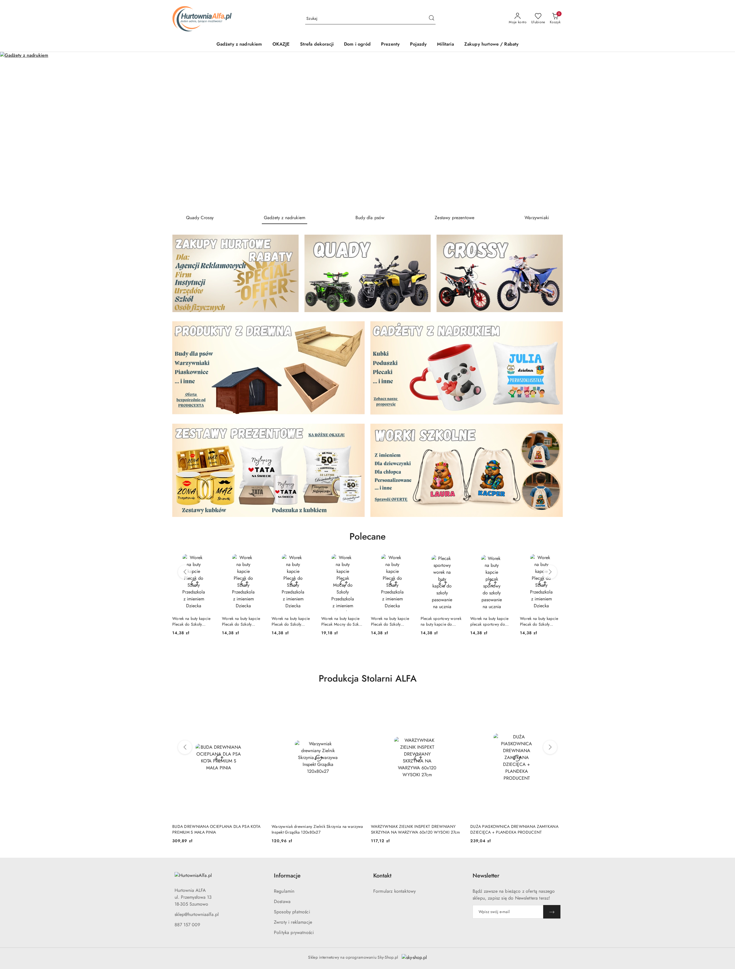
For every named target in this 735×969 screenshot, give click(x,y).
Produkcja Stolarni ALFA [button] (368, 678)
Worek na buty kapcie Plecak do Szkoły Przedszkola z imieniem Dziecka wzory (193, 621)
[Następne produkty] (550, 572)
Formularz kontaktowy (394, 891)
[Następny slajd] (722, 131)
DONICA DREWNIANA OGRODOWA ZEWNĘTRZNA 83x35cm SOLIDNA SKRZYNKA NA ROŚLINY (516, 829)
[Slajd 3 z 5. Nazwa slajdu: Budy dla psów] (367, 131)
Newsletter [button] (486, 875)
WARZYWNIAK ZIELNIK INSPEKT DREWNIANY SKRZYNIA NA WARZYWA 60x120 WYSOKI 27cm (316, 829)
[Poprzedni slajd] (13, 131)
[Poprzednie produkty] (185, 572)
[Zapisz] (551, 912)
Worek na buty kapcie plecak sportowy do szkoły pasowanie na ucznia (440, 621)
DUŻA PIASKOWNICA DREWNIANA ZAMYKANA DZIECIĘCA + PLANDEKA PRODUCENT (415, 829)
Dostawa (282, 901)
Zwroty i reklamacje (293, 922)
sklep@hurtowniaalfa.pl (197, 914)
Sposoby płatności (292, 911)
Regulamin (284, 891)
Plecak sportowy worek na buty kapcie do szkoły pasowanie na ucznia (391, 621)
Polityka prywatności (294, 932)
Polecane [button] (367, 536)
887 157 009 (187, 924)
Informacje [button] (287, 875)
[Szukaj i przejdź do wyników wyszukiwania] (432, 18)
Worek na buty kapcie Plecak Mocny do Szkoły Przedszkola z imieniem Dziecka (293, 621)
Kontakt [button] (382, 875)
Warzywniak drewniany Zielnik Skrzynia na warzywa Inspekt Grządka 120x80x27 (218, 829)
